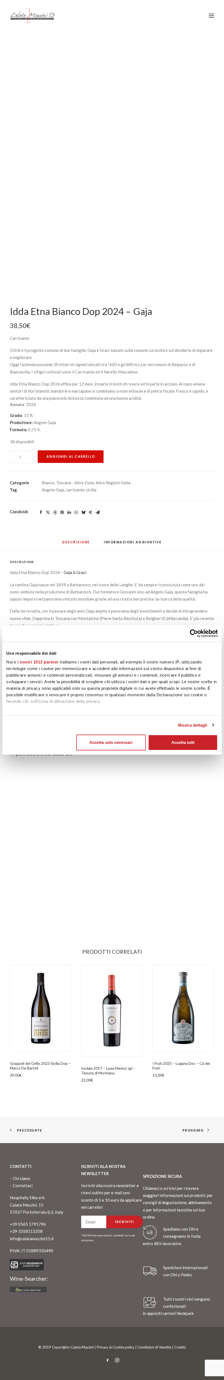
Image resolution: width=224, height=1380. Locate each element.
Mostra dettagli (192, 725)
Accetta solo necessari (110, 742)
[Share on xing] (90, 512)
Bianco (48, 482)
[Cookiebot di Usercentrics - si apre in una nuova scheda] (194, 633)
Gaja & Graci (75, 572)
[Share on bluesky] (83, 512)
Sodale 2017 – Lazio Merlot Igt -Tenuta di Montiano (108, 1070)
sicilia (91, 489)
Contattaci (23, 1185)
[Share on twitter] (48, 512)
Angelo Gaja (53, 489)
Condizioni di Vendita (154, 1347)
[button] (211, 15)
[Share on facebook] (40, 512)
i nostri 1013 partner (38, 662)
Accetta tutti (182, 742)
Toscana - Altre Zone (75, 482)
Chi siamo (21, 1178)
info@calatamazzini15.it (32, 1238)
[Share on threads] (55, 512)
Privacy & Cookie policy (115, 1347)
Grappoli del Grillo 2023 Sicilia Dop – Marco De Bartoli (40, 1065)
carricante (75, 489)
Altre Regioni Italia (113, 482)
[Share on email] (97, 512)
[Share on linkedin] (69, 512)
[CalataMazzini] (33, 15)
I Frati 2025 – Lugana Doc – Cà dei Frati (181, 1065)
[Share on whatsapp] (76, 512)
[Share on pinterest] (62, 512)
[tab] (133, 544)
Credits (180, 1347)
